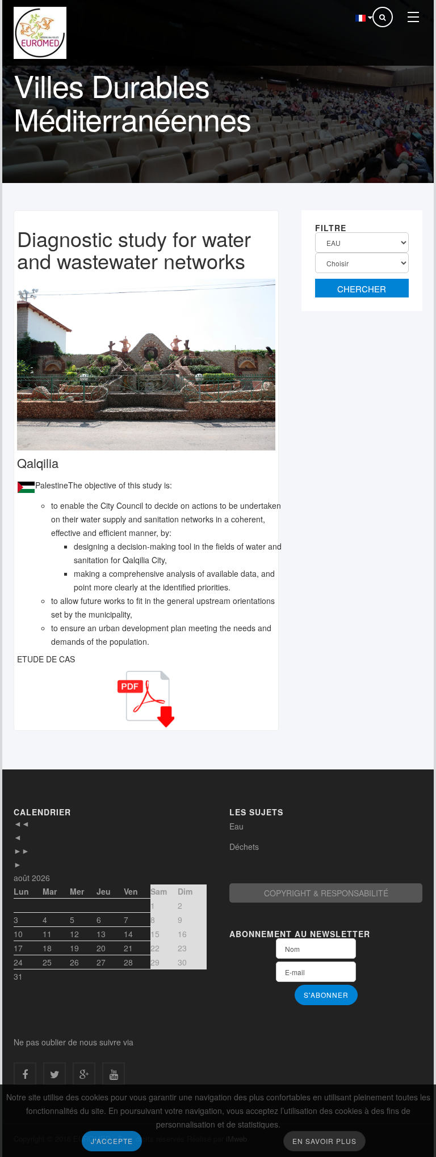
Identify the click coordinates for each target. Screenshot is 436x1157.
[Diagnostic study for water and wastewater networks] (146, 362)
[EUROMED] (40, 33)
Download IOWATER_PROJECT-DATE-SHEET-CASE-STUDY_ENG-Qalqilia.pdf (146, 699)
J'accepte (112, 1141)
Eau (236, 826)
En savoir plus (324, 1141)
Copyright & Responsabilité (326, 893)
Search (362, 288)
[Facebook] (25, 1073)
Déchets (244, 846)
